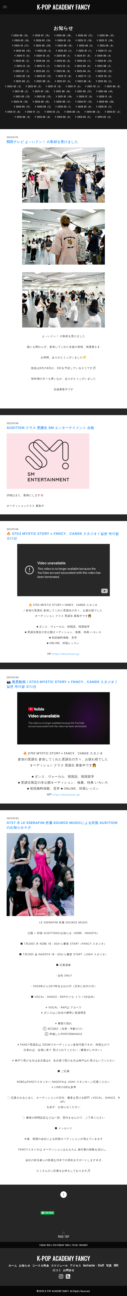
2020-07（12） (85, 101)
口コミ (57, 1270)
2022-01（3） (35, 86)
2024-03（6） (64, 60)
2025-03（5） (45, 50)
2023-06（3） (43, 71)
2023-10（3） (64, 66)
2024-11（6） (24, 55)
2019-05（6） (44, 117)
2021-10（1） (94, 86)
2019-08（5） (94, 111)
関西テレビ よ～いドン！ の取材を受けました (42, 142)
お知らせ (24, 1265)
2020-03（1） (65, 106)
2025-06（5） (86, 45)
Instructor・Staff (93, 1265)
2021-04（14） (106, 91)
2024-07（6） (84, 55)
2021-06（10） (64, 91)
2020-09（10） (43, 101)
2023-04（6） (84, 71)
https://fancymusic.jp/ (66, 654)
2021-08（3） (22, 91)
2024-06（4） (104, 55)
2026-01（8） (64, 40)
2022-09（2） (23, 81)
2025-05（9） (107, 45)
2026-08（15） (21, 35)
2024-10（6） (43, 55)
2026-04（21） (107, 35)
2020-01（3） (105, 106)
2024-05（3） (23, 60)
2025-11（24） (107, 40)
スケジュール (59, 1265)
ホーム (13, 1265)
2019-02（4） (104, 117)
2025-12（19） (85, 40)
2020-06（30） (107, 101)
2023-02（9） (23, 76)
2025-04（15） (24, 50)
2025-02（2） (65, 50)
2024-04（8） (43, 60)
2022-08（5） (44, 81)
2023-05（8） (64, 71)
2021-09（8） (114, 86)
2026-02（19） (44, 40)
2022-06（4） (85, 81)
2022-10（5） (105, 76)
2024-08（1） (64, 55)
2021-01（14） (65, 96)
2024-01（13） (105, 60)
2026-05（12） (86, 35)
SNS (116, 1265)
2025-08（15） (66, 45)
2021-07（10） (43, 91)
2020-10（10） (21, 101)
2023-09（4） (84, 66)
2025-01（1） (85, 50)
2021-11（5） (75, 86)
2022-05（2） (105, 81)
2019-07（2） (114, 111)
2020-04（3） (44, 106)
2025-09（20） (44, 45)
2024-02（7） (84, 60)
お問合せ (68, 1270)
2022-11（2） (85, 76)
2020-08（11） (64, 101)
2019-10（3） (54, 111)
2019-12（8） (14, 111)
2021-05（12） (85, 91)
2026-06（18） (64, 35)
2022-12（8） (65, 76)
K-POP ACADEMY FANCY (63, 6)
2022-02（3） (14, 86)
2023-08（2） (104, 66)
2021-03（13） (23, 96)
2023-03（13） (105, 71)
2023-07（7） (23, 71)
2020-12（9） (86, 96)
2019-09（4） (73, 111)
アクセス (75, 1265)
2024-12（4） (105, 50)
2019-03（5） (84, 117)
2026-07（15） (43, 35)
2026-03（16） (22, 40)
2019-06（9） (24, 117)
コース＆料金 (40, 1265)
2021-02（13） (45, 96)
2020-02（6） (85, 106)
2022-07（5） (64, 81)
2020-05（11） (24, 106)
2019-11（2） (34, 111)
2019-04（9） (64, 117)
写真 (109, 1265)
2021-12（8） (55, 86)
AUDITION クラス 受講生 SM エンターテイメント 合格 (50, 428)
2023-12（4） (24, 66)
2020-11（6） (106, 96)
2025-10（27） (22, 45)
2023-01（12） (45, 76)
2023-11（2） (44, 66)
